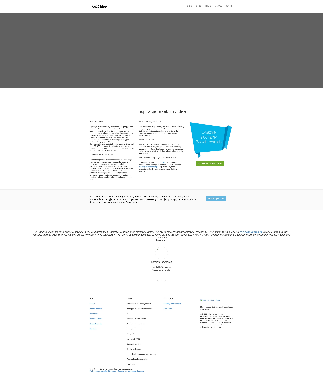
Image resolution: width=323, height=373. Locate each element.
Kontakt (229, 6)
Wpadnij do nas (216, 198)
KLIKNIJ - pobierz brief (210, 163)
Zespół (218, 6)
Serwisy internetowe (172, 304)
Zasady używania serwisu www (131, 371)
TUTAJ (163, 162)
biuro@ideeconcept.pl (148, 167)
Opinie (198, 6)
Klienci (208, 6)
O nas (189, 6)
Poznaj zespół (96, 309)
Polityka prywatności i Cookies (103, 371)
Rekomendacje (96, 319)
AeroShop (167, 309)
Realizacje (94, 314)
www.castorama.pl (251, 232)
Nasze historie (96, 324)
